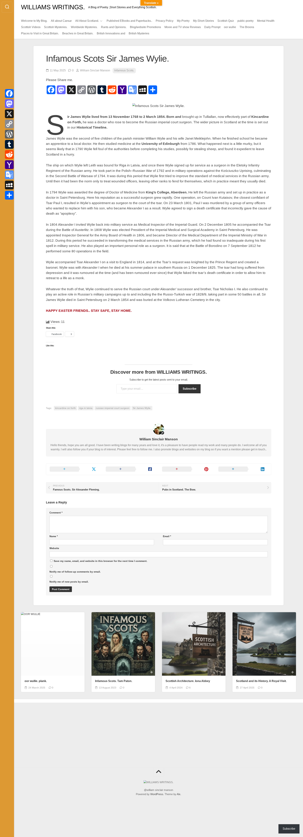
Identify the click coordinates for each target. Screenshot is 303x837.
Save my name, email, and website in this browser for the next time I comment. (100, 561)
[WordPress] (9, 134)
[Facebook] (9, 93)
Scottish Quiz (225, 20)
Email (167, 536)
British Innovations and (111, 33)
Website (54, 548)
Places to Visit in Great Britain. (40, 33)
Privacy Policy (164, 20)
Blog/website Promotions (145, 27)
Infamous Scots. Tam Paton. (113, 681)
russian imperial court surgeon (112, 408)
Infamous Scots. (124, 70)
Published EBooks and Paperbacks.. (129, 20)
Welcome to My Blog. (34, 20)
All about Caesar (61, 20)
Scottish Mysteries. (55, 27)
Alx (178, 794)
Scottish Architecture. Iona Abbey (188, 681)
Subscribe (189, 388)
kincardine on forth (65, 408)
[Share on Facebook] (130, 469)
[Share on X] (74, 469)
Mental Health (265, 20)
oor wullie (230, 27)
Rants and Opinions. (113, 27)
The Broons (247, 27)
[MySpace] (9, 185)
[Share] (9, 195)
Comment (55, 512)
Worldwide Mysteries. (84, 27)
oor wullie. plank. (36, 681)
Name (53, 536)
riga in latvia (85, 408)
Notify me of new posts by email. (69, 581)
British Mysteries (139, 33)
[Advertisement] (53, 736)
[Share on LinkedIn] (243, 469)
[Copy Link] (9, 124)
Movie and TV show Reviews (182, 27)
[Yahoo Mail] (9, 165)
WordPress (156, 794)
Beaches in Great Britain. (77, 33)
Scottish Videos (31, 27)
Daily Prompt (212, 27)
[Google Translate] (9, 175)
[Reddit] (9, 154)
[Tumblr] (9, 144)
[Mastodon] (9, 104)
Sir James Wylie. (142, 408)
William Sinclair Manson (95, 70)
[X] (9, 114)
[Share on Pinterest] (187, 469)
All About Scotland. (87, 20)
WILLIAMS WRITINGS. (53, 7)
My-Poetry (183, 20)
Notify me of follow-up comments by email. (75, 571)
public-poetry (245, 20)
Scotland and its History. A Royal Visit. (261, 681)
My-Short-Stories (203, 20)
